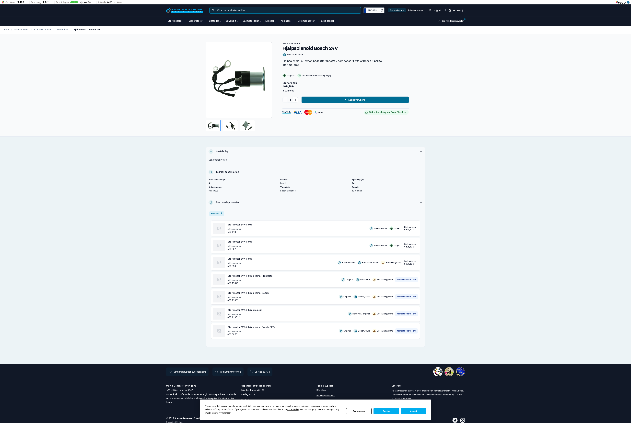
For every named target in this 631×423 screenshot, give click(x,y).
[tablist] (406, 10)
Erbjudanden (328, 21)
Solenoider (62, 29)
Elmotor (269, 21)
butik (255, 386)
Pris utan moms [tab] (415, 10)
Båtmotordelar (251, 21)
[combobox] (285, 10)
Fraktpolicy (406, 398)
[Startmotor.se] (184, 10)
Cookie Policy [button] (293, 409)
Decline (386, 411)
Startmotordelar (42, 29)
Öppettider (247, 386)
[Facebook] (455, 420)
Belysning (230, 21)
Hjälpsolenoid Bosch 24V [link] (87, 29)
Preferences (359, 411)
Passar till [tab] (216, 213)
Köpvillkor (321, 390)
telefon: (266, 386)
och (260, 386)
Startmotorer (174, 21)
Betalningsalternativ (325, 395)
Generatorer (195, 21)
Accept (413, 411)
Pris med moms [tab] (397, 10)
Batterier (214, 21)
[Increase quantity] (295, 99)
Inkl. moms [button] (288, 90)
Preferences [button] (225, 413)
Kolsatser (286, 21)
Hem (6, 29)
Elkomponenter (306, 21)
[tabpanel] (315, 278)
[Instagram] (462, 420)
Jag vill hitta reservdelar (453, 21)
